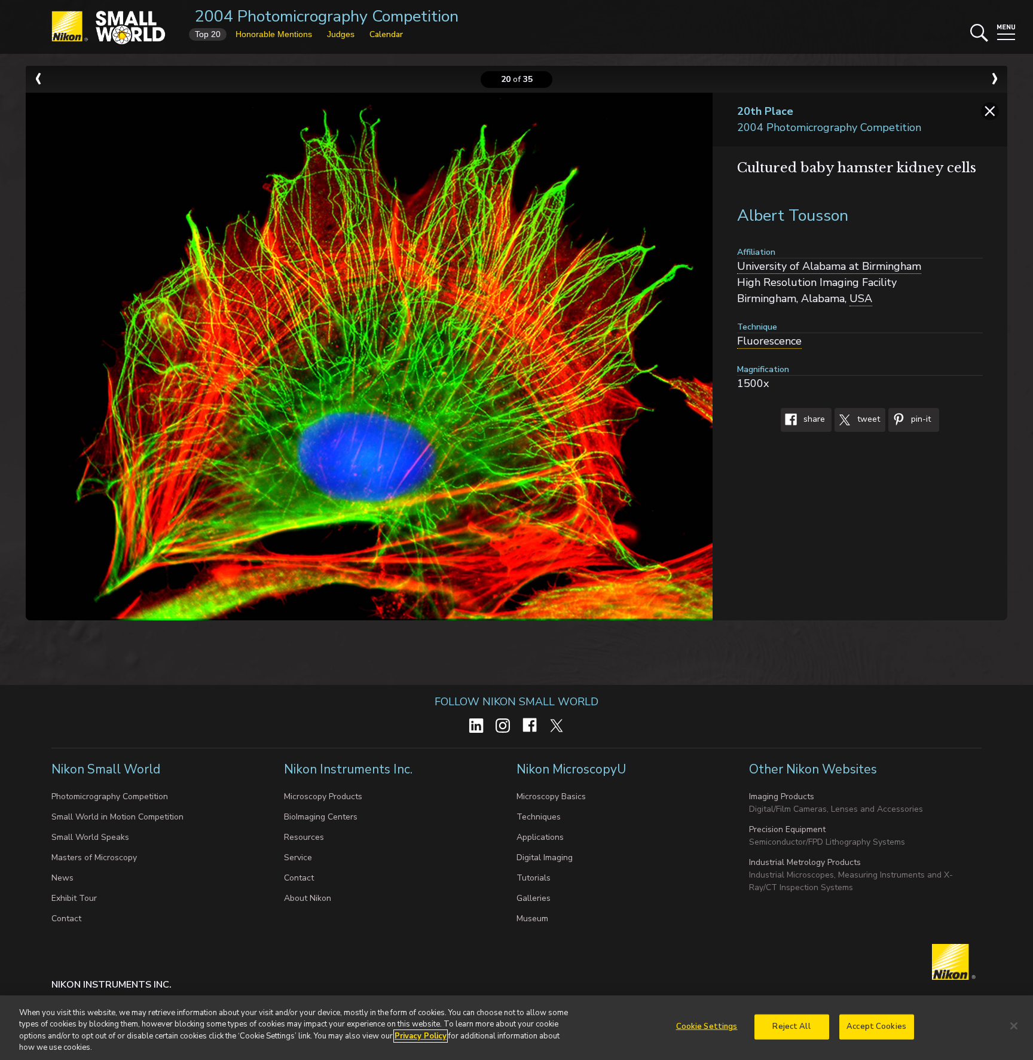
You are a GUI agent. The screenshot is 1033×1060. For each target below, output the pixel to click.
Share (813, 419)
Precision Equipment (787, 829)
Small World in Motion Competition (117, 817)
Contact (66, 918)
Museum (532, 918)
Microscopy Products (323, 796)
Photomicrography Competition (109, 796)
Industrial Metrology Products (805, 862)
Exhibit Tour (74, 898)
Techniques (538, 817)
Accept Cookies (876, 1026)
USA (860, 298)
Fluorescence (769, 341)
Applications (540, 837)
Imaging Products (781, 796)
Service (298, 857)
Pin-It (920, 419)
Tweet (867, 419)
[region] (516, 1027)
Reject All (791, 1026)
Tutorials (533, 878)
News (62, 878)
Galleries (533, 898)
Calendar (386, 34)
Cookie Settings (707, 1026)
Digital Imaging (544, 857)
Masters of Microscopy (94, 857)
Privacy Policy (421, 1036)
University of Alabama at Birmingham (829, 266)
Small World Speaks (90, 837)
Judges (340, 34)
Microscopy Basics (551, 796)
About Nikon (307, 898)
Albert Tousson (792, 216)
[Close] (1014, 1026)
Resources (304, 837)
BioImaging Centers (320, 817)
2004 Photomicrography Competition (327, 16)
